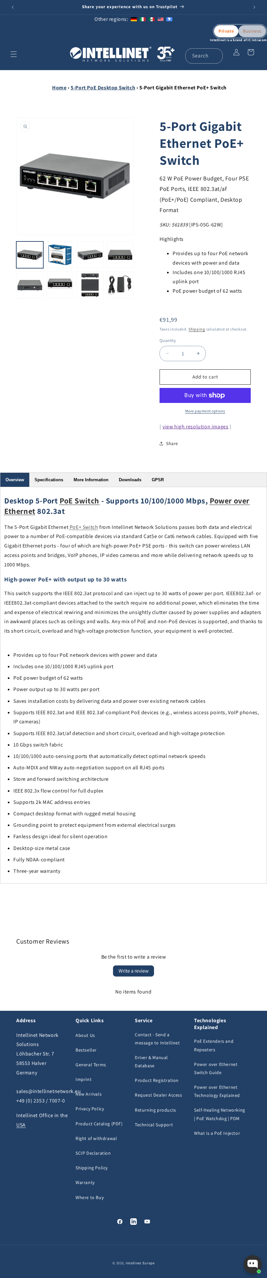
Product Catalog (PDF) (99, 1124)
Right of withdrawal (96, 1138)
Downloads (130, 479)
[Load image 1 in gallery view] (29, 255)
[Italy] (142, 19)
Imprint (83, 1079)
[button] (14, 54)
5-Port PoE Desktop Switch (103, 87)
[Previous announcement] (13, 7)
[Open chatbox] (253, 1264)
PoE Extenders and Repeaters (213, 1045)
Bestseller (86, 1050)
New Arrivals (89, 1094)
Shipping (197, 329)
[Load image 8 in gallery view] (120, 285)
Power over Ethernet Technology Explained (217, 1091)
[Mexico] (151, 19)
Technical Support (154, 1125)
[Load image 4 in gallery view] (120, 255)
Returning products (155, 1110)
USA (21, 1124)
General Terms (91, 1065)
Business (252, 31)
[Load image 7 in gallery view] (90, 285)
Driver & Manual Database (151, 1062)
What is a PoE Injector (217, 1133)
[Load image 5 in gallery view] (29, 285)
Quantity (168, 340)
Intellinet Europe (140, 1263)
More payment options (205, 410)
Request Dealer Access (158, 1095)
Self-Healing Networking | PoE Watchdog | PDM (219, 1114)
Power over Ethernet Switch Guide (215, 1068)
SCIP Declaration (93, 1153)
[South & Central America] (169, 19)
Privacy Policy (90, 1109)
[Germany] (134, 19)
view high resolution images (195, 426)
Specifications (49, 479)
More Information (91, 479)
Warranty (85, 1182)
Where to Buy (90, 1197)
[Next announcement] (254, 7)
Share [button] (172, 443)
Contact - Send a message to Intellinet (157, 1039)
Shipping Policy (92, 1168)
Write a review (133, 970)
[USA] (160, 19)
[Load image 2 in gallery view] (60, 255)
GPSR (158, 479)
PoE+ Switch (84, 527)
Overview (15, 479)
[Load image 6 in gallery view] (60, 285)
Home (59, 87)
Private (226, 31)
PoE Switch (79, 500)
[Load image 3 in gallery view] (90, 255)
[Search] (215, 56)
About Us (85, 1035)
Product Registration (157, 1080)
